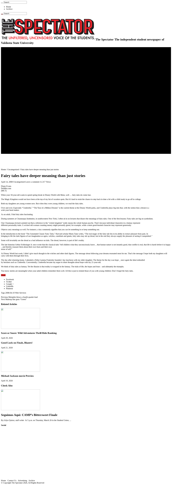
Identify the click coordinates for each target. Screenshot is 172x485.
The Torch (10, 137)
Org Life (14, 82)
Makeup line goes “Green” (14, 299)
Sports (8, 87)
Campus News (17, 78)
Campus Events (17, 75)
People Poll (15, 66)
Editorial (14, 64)
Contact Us (15, 143)
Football (14, 94)
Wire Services (20, 293)
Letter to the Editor (18, 71)
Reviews (14, 118)
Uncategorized (13, 169)
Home (8, 7)
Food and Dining (18, 80)
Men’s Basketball (18, 98)
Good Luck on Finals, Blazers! (16, 342)
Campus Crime (17, 55)
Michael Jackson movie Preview (17, 376)
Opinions (9, 62)
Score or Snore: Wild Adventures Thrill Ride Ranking (29, 333)
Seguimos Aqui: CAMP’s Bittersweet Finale (29, 415)
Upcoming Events (13, 139)
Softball (14, 103)
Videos (14, 125)
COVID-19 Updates (19, 59)
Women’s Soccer (17, 105)
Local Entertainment (19, 123)
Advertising (22, 480)
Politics (14, 57)
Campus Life (11, 73)
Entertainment (11, 114)
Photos (8, 130)
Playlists (14, 128)
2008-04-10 (10, 293)
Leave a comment (32, 182)
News (8, 53)
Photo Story (16, 134)
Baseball (14, 96)
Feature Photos (17, 132)
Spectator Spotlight (18, 84)
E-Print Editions (12, 50)
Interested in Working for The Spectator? (27, 150)
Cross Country (17, 91)
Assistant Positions (18, 148)
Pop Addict (15, 121)
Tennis (13, 112)
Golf (13, 109)
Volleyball (15, 107)
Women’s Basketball (19, 100)
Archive (9, 9)
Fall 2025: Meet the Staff (21, 146)
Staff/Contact (11, 141)
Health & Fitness (17, 89)
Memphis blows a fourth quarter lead (19, 297)
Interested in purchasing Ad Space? (25, 153)
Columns (14, 69)
